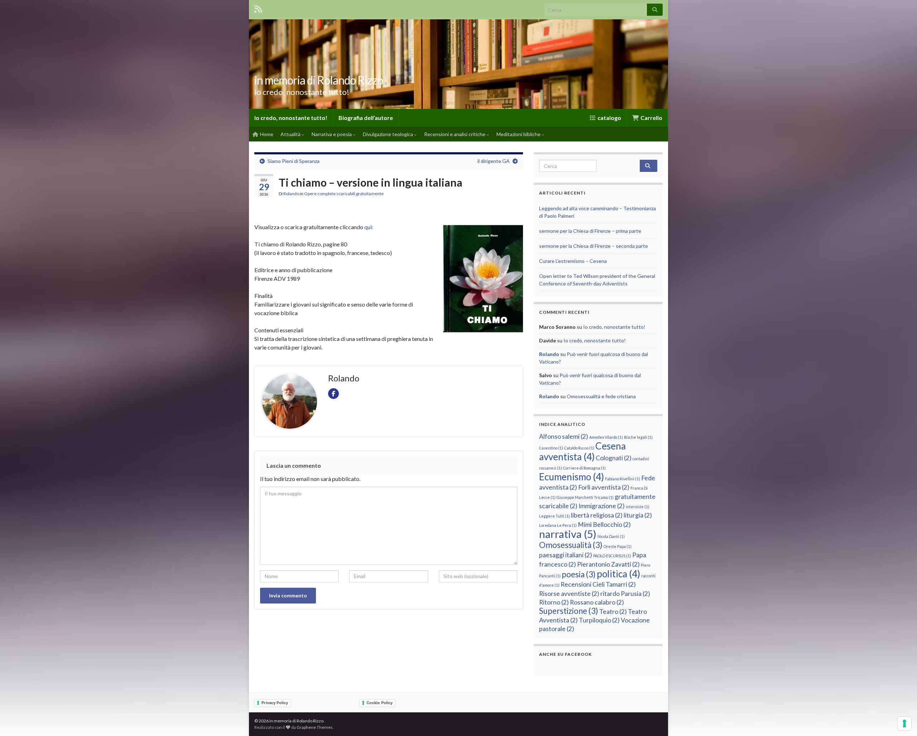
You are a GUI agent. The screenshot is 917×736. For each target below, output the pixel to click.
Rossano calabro (597, 602)
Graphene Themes (315, 727)
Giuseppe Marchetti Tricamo (585, 497)
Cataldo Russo (579, 448)
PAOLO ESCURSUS (612, 555)
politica (618, 573)
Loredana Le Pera (558, 525)
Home (266, 134)
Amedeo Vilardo (606, 437)
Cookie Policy (379, 702)
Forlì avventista (603, 487)
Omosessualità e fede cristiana (601, 396)
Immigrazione (601, 506)
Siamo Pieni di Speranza (294, 161)
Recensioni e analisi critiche (455, 134)
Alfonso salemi (563, 436)
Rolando (291, 193)
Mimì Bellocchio (604, 524)
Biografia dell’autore (366, 117)
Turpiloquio (599, 620)
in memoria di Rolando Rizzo (318, 80)
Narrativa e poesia (332, 134)
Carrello (650, 117)
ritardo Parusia (625, 593)
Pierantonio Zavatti (608, 564)
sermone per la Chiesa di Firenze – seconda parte (593, 246)
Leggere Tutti (554, 516)
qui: (368, 226)
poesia (579, 574)
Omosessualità (570, 545)
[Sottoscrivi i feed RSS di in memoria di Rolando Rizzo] (258, 8)
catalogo (608, 117)
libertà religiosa (597, 515)
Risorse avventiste (569, 593)
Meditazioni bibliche (519, 134)
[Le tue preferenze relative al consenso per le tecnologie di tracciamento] (904, 723)
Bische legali (638, 437)
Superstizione (568, 611)
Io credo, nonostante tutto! (290, 117)
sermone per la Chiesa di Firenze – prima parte (590, 231)
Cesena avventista (582, 451)
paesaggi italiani (565, 555)
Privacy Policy (274, 702)
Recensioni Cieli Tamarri (598, 584)
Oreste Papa (618, 546)
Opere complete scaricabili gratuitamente (344, 193)
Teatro (613, 611)
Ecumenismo (571, 476)
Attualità (291, 134)
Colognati (614, 458)
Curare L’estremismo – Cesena (573, 261)
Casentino (551, 448)
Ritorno (554, 602)
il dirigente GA (493, 161)
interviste (637, 506)
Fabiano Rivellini (622, 478)
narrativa (567, 534)
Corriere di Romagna (584, 468)
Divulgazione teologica (388, 134)
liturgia (638, 515)
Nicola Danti (611, 536)
